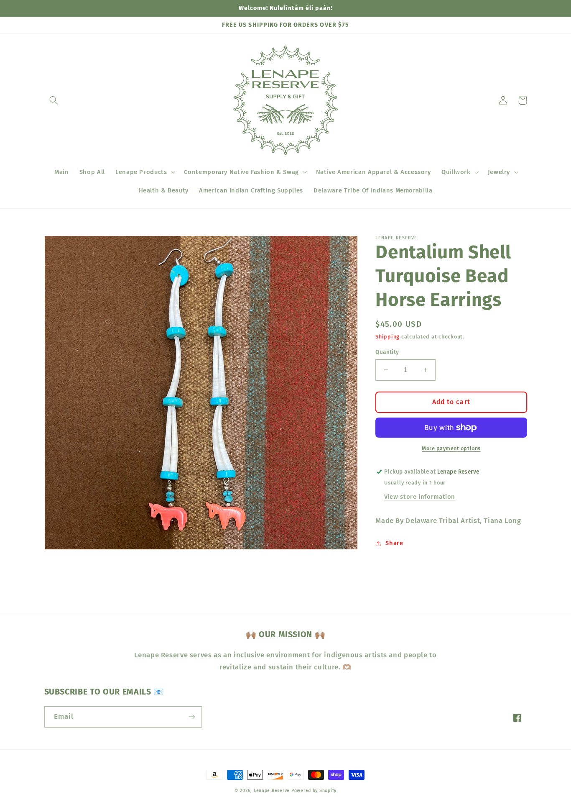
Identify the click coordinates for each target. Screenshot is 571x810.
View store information (419, 496)
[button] (54, 100)
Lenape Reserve (272, 790)
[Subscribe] (191, 717)
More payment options (451, 448)
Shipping (387, 336)
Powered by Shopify (313, 790)
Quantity (387, 352)
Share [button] (394, 543)
